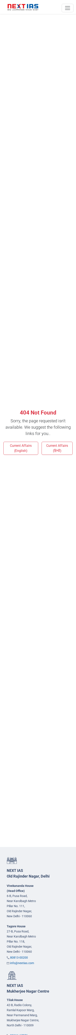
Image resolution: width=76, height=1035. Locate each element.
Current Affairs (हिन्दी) (57, 448)
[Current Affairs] (23, 7)
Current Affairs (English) (21, 448)
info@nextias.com (22, 963)
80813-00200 (19, 957)
